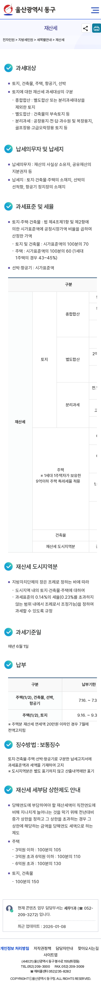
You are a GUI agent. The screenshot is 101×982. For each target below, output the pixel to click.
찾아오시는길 (88, 948)
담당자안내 (64, 948)
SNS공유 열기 (85, 28)
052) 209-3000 (38, 966)
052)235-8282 (60, 971)
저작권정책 (42, 948)
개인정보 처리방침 (14, 948)
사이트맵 (51, 955)
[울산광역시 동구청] (30, 9)
